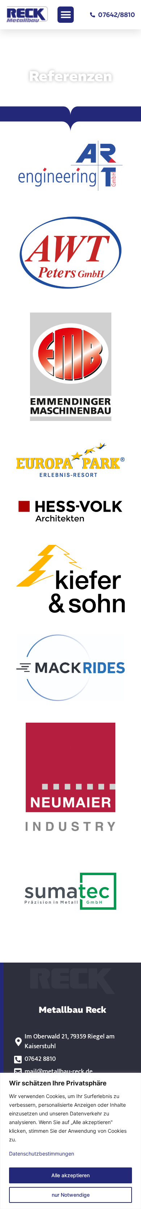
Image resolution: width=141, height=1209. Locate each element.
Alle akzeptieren (70, 1175)
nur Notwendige (71, 1195)
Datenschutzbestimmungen (41, 1153)
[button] (65, 15)
